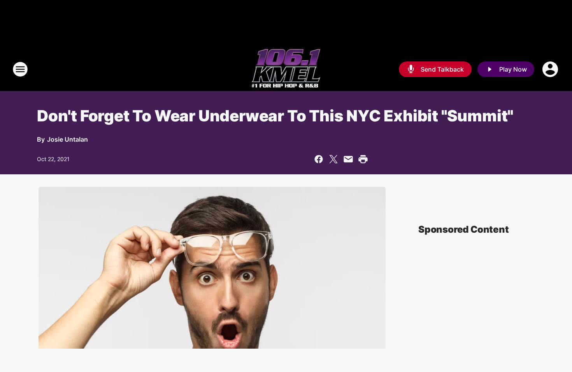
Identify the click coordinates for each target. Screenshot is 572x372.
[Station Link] (286, 69)
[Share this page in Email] (348, 159)
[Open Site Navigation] (20, 69)
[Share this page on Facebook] (318, 159)
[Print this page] (363, 159)
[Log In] (551, 69)
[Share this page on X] (333, 159)
